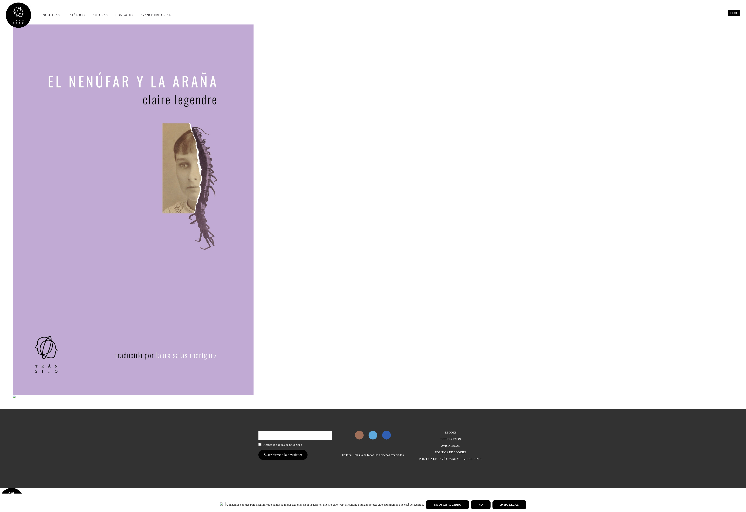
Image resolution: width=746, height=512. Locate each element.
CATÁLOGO (76, 15)
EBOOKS (451, 432)
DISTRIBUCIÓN (450, 439)
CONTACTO (124, 15)
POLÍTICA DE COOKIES (450, 452)
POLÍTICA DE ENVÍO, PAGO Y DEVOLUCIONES (450, 459)
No (481, 504)
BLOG (734, 13)
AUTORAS (100, 15)
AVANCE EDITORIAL (155, 15)
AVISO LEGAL (450, 445)
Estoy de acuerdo (447, 504)
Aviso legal (509, 504)
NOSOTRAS (51, 15)
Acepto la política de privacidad (282, 444)
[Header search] (721, 15)
